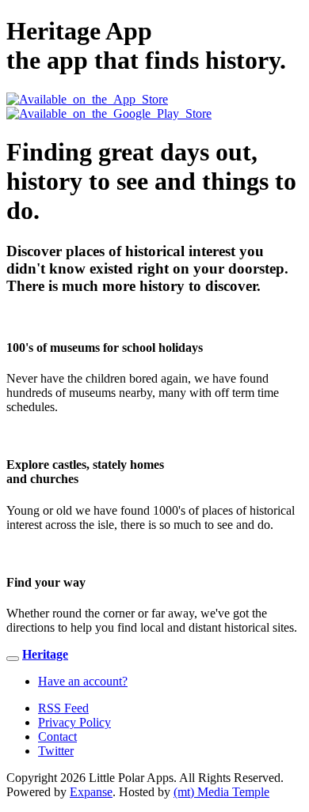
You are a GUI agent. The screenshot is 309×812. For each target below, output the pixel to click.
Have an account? (83, 681)
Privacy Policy (74, 722)
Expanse (91, 792)
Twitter (56, 750)
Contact (57, 736)
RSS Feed (63, 708)
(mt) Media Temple (221, 792)
